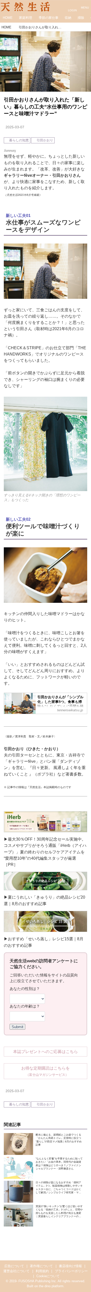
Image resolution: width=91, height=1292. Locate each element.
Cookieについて (48, 1276)
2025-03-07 (15, 127)
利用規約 (42, 1271)
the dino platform (51, 1286)
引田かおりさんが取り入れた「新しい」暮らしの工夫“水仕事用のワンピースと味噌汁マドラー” (45, 106)
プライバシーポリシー (71, 1271)
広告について (14, 1266)
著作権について (41, 1266)
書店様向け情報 (70, 1266)
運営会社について (16, 1271)
